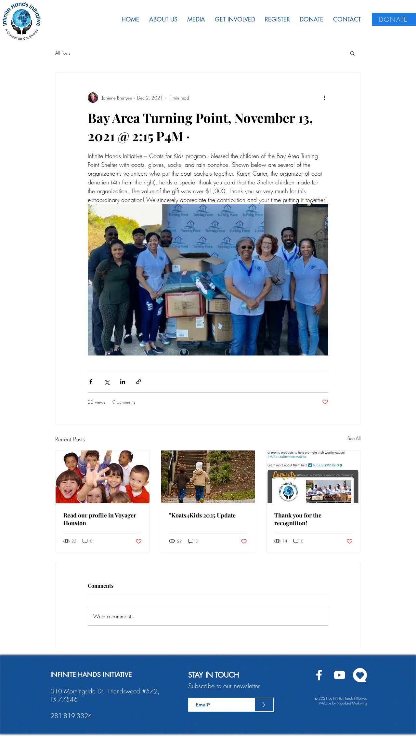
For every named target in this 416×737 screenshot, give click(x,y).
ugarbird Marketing (353, 703)
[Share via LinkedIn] (123, 382)
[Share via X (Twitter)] (107, 382)
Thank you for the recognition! (297, 519)
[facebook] (319, 675)
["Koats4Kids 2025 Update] (208, 476)
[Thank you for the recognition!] (313, 476)
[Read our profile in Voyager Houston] (103, 476)
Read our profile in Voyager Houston (99, 519)
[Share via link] (139, 382)
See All (354, 438)
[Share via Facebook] (91, 382)
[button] (352, 53)
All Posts (62, 53)
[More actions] (324, 97)
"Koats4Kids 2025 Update (202, 515)
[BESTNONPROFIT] (360, 675)
